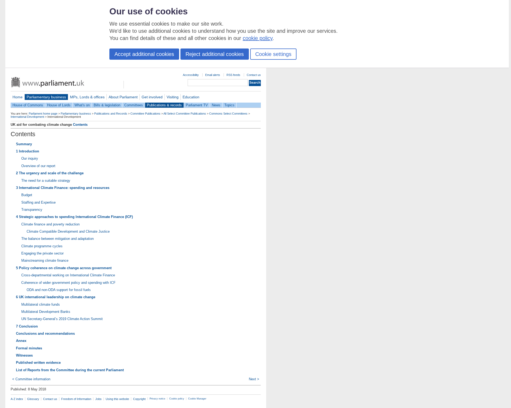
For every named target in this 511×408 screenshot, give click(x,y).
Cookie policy (176, 398)
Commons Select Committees (228, 113)
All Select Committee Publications (184, 113)
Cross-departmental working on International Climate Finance (68, 275)
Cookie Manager (197, 398)
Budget (26, 195)
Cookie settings (273, 54)
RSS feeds (233, 74)
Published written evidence (38, 363)
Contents (80, 125)
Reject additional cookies (215, 54)
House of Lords (59, 105)
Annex (21, 341)
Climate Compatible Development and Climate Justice (68, 231)
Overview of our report (38, 166)
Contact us (254, 74)
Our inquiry (29, 158)
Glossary (33, 399)
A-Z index (17, 399)
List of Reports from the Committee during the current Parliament (70, 370)
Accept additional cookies (144, 54)
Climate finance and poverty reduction (50, 224)
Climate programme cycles (42, 246)
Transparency (31, 210)
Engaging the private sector (42, 253)
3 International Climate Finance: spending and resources (62, 188)
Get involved (152, 97)
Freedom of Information (76, 399)
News (216, 105)
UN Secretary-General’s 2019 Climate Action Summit (62, 319)
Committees (133, 105)
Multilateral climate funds (40, 304)
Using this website (117, 399)
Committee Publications (145, 113)
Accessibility (191, 74)
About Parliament (123, 97)
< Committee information (31, 379)
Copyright (139, 399)
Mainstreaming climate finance (44, 260)
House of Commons (28, 105)
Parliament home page (43, 113)
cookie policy (258, 38)
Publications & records (164, 105)
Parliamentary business (46, 97)
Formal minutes (29, 348)
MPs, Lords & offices (87, 97)
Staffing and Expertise (38, 202)
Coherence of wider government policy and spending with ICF (68, 283)
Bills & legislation (107, 105)
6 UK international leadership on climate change (55, 297)
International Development (27, 116)
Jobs (98, 399)
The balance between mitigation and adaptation (57, 239)
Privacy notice (157, 398)
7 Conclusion (27, 326)
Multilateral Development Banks (45, 312)
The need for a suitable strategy (45, 181)
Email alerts (212, 74)
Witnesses (24, 355)
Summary (24, 144)
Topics (229, 105)
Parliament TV (197, 105)
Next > (254, 379)
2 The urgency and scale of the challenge (50, 173)
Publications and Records (110, 113)
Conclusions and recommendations (45, 334)
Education (191, 97)
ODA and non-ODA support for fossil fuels (59, 290)
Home (18, 97)
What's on (82, 105)
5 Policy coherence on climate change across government (64, 268)
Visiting (173, 97)
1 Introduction (27, 151)
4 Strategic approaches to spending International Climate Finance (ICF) (74, 217)
